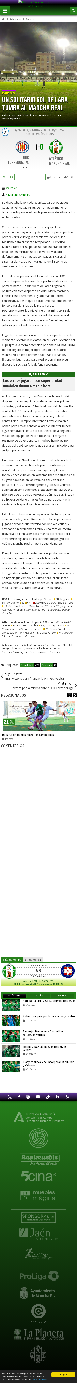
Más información (40, 1379)
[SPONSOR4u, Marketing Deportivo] (38, 1215)
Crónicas (49, 665)
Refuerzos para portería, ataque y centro (49, 1016)
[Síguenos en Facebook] (19, 1096)
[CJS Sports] (38, 1135)
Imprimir (55, 177)
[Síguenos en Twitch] (58, 1096)
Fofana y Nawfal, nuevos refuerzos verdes (45, 1048)
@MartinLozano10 (17, 195)
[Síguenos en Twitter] (10, 1096)
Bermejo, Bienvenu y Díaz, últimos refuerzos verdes (44, 1033)
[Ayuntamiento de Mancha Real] (38, 1292)
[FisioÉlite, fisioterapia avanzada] (38, 1252)
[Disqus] (39, 800)
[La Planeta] (38, 1332)
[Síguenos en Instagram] (28, 1096)
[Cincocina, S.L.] (38, 1175)
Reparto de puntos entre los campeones (28, 735)
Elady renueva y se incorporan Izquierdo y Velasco (48, 1063)
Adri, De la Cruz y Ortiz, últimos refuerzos (49, 1001)
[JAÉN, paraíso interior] (38, 1234)
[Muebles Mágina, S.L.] (38, 1194)
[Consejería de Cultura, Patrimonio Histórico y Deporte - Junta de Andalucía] (38, 1117)
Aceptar (63, 1374)
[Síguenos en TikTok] (48, 1096)
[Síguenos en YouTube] (38, 1096)
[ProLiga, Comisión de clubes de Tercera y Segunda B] (38, 1274)
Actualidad (30, 665)
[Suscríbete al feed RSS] (67, 1096)
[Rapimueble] (38, 1157)
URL (71, 177)
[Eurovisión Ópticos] (38, 1311)
